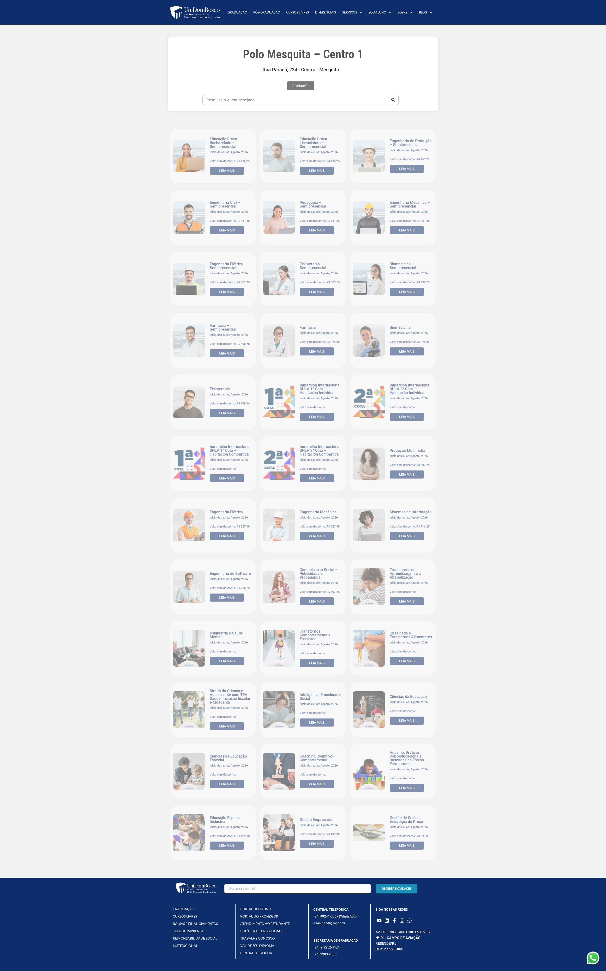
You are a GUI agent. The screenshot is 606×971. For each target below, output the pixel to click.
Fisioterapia (220, 389)
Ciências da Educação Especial (228, 758)
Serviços (349, 12)
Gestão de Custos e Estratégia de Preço (406, 820)
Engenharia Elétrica (226, 512)
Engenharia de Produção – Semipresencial (411, 143)
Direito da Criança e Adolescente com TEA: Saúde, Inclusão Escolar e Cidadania (230, 697)
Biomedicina (400, 327)
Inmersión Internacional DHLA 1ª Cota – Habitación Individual (320, 389)
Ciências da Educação (408, 696)
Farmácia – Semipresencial (223, 327)
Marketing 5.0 (401, 881)
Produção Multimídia (407, 450)
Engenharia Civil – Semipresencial (225, 204)
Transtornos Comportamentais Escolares (315, 635)
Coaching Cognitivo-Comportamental (317, 758)
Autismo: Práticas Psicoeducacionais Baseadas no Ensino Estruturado (407, 758)
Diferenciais (325, 12)
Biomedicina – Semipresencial (403, 266)
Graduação (237, 12)
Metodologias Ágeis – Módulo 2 (408, 943)
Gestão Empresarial (316, 819)
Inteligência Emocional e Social (320, 696)
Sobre (402, 12)
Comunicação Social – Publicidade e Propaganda (319, 574)
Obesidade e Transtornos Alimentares (411, 635)
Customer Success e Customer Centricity (317, 881)
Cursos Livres (297, 12)
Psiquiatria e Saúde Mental (226, 635)
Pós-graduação (266, 12)
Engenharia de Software (230, 573)
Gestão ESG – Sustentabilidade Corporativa (224, 943)
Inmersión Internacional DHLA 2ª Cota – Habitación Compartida (320, 450)
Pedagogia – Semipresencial (313, 204)
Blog (423, 12)
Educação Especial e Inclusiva (227, 820)
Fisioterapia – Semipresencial (313, 266)
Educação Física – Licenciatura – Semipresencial (315, 143)
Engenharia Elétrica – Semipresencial (228, 266)
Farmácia (308, 327)
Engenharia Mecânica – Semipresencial (410, 204)
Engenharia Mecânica (318, 512)
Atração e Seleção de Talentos (318, 943)
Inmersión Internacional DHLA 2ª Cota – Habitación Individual (410, 389)
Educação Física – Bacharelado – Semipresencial (225, 143)
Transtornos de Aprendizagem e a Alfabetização (405, 574)
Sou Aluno (377, 12)
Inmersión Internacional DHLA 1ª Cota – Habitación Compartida (230, 450)
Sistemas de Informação (411, 512)
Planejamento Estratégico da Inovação (230, 881)
